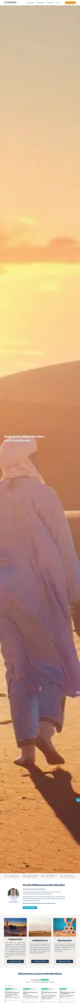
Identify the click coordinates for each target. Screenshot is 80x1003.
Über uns (58, 2)
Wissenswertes (50, 2)
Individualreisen (40, 2)
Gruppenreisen (30, 2)
